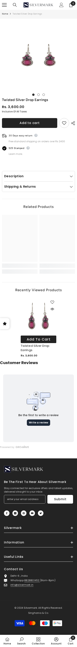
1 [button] (33, 95)
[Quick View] (52, 309)
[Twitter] (40, 513)
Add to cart (30, 123)
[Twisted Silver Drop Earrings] (38, 316)
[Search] (14, 5)
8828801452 (32, 580)
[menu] (4, 5)
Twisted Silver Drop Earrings (35, 348)
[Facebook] (6, 513)
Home (5, 13)
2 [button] (38, 95)
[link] (20, 265)
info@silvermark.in (21, 584)
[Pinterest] (23, 513)
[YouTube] (32, 513)
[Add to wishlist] (64, 123)
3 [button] (43, 95)
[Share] (72, 123)
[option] (38, 55)
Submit (60, 499)
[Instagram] (15, 513)
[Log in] (61, 5)
